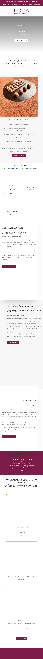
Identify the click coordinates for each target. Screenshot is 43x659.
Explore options (19, 155)
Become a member (21, 40)
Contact (32, 653)
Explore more (13, 342)
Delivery (27, 653)
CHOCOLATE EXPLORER (21, 527)
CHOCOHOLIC (21, 620)
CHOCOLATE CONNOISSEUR (21, 574)
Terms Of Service (19, 653)
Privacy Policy (11, 653)
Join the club (21, 638)
